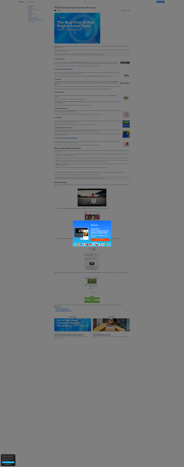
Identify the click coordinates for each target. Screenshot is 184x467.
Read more (8, 460)
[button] (8, 464)
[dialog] (8, 460)
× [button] (14, 455)
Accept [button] (8, 462)
